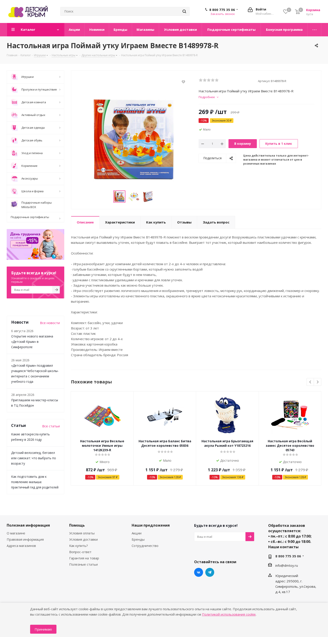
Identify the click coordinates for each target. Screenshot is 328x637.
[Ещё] (314, 29)
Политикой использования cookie (229, 614)
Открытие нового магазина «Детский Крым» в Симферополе (32, 341)
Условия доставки (83, 539)
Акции (136, 533)
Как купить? (78, 545)
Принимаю (43, 629)
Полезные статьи (83, 564)
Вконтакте (198, 572)
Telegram (209, 572)
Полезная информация (28, 525)
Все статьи (51, 426)
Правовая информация (25, 539)
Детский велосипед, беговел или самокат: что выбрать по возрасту (33, 458)
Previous (310, 382)
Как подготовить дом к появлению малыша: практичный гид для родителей (34, 481)
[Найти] (184, 11)
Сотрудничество (145, 545)
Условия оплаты (82, 533)
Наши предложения (151, 525)
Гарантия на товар (84, 558)
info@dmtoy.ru (286, 565)
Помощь (77, 525)
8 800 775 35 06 (222, 10)
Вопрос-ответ (80, 552)
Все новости (50, 323)
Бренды (138, 539)
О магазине (16, 533)
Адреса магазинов (21, 545)
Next (317, 382)
